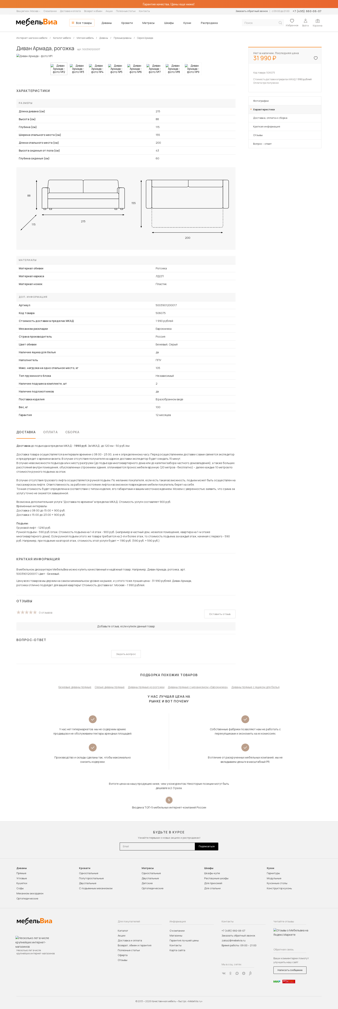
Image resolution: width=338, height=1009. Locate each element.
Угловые (21, 878)
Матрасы (148, 23)
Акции (109, 11)
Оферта (123, 955)
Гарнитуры (273, 873)
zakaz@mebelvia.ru (233, 940)
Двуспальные (87, 883)
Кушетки (21, 883)
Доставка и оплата (70, 11)
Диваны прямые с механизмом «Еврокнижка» (198, 687)
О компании (50, 11)
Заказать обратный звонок (252, 11)
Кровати (127, 23)
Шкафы (169, 23)
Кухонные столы (277, 883)
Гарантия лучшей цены (184, 940)
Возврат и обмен (93, 11)
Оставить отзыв (220, 614)
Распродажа (209, 23)
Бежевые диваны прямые (74, 687)
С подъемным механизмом (95, 888)
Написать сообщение (290, 970)
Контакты (144, 11)
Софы (20, 888)
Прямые (21, 873)
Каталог (123, 930)
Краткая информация (266, 126)
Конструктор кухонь (279, 888)
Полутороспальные (91, 878)
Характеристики (264, 109)
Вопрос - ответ (262, 143)
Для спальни (212, 888)
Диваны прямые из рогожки (146, 687)
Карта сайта (177, 950)
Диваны (107, 23)
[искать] (280, 22)
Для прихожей (213, 883)
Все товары (84, 23)
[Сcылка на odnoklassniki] (230, 973)
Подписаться (207, 846)
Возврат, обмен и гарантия (134, 945)
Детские (147, 883)
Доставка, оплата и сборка (270, 118)
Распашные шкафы (216, 878)
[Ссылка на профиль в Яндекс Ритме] (250, 973)
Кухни (187, 23)
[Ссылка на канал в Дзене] (244, 973)
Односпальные (88, 873)
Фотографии (261, 101)
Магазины (176, 935)
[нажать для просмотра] (58, 69)
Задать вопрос (126, 654)
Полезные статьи (126, 11)
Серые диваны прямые (110, 687)
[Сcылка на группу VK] (224, 973)
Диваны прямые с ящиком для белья (255, 687)
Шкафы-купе (212, 873)
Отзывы (258, 135)
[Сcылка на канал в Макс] (237, 973)
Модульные (274, 878)
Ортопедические (27, 898)
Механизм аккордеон (29, 893)
